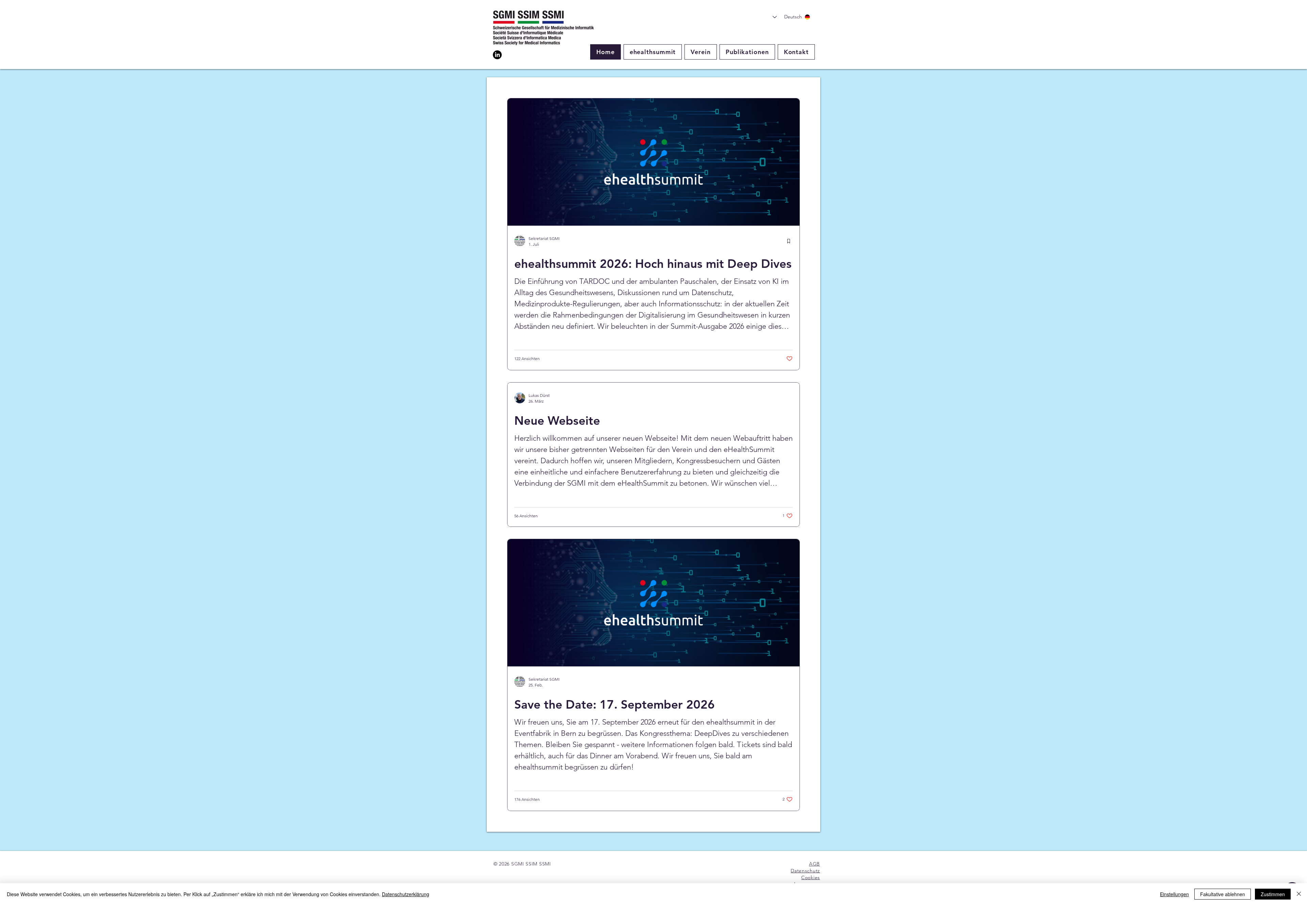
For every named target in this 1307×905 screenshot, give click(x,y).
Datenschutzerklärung (405, 894)
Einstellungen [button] (1174, 894)
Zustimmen (1273, 894)
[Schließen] (1299, 894)
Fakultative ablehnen (1222, 894)
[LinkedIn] (497, 54)
